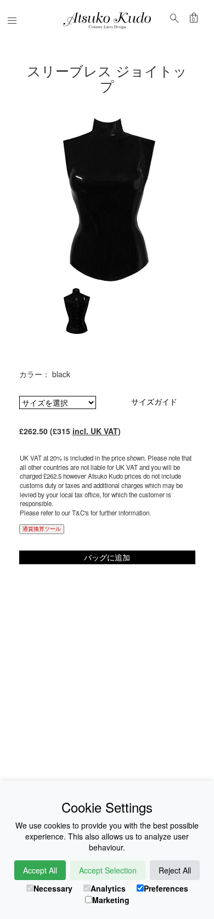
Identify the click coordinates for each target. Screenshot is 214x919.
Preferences (166, 888)
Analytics (108, 888)
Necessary (52, 888)
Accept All (40, 870)
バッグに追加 (107, 557)
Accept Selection (108, 870)
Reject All (175, 870)
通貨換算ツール (41, 528)
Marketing (110, 899)
